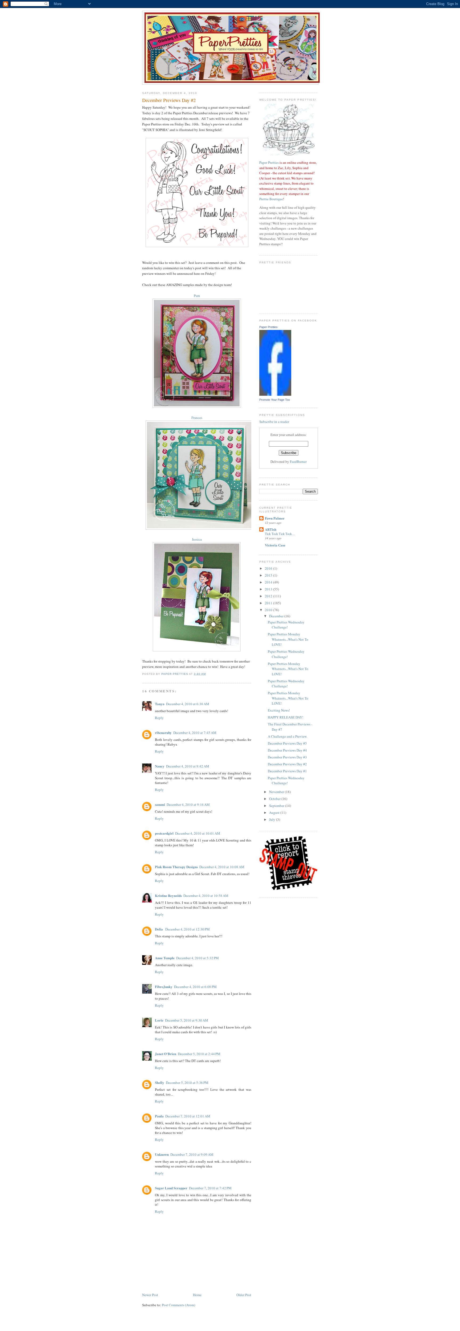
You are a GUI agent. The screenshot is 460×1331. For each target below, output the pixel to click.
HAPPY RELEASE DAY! (285, 717)
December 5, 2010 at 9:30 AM (186, 1020)
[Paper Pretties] (275, 394)
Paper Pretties (269, 162)
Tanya (160, 703)
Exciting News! (279, 710)
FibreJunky (163, 986)
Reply (159, 717)
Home (197, 1294)
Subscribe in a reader (274, 421)
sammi (160, 804)
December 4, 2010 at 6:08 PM (195, 986)
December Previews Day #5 (287, 743)
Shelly (159, 1082)
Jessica (197, 539)
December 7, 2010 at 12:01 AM (187, 1116)
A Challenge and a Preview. (287, 736)
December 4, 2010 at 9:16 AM (188, 804)
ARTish (270, 529)
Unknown (162, 1154)
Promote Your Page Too (274, 399)
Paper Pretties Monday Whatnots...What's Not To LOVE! (288, 639)
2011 (269, 603)
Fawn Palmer (275, 518)
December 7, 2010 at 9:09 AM (191, 1154)
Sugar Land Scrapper (171, 1187)
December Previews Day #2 (287, 764)
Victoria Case (275, 545)
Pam (197, 295)
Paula (159, 1115)
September (277, 805)
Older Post (243, 1294)
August (274, 812)
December (276, 616)
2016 (269, 568)
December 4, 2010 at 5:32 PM (197, 958)
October (275, 798)
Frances (196, 417)
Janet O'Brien (165, 1053)
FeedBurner (298, 461)
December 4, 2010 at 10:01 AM (197, 833)
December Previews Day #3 (287, 757)
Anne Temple (165, 957)
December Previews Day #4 (287, 750)
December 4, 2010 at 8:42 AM (187, 766)
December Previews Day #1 (287, 771)
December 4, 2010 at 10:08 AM (221, 866)
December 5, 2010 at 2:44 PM (199, 1053)
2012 (269, 596)
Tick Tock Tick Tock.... (280, 534)
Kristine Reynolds (168, 895)
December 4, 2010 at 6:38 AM (187, 703)
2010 (269, 609)
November (277, 791)
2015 (269, 575)
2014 (269, 582)
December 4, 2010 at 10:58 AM (205, 895)
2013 (269, 589)
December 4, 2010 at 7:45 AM (194, 732)
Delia (159, 929)
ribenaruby (163, 732)
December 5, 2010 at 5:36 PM (187, 1082)
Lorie (159, 1020)
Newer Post (150, 1294)
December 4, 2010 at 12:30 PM (187, 929)
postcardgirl (164, 833)
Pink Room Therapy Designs (176, 866)
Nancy (160, 766)
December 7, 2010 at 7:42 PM (210, 1188)
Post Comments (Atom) (178, 1305)
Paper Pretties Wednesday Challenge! (286, 625)
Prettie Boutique (271, 199)
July (272, 819)
